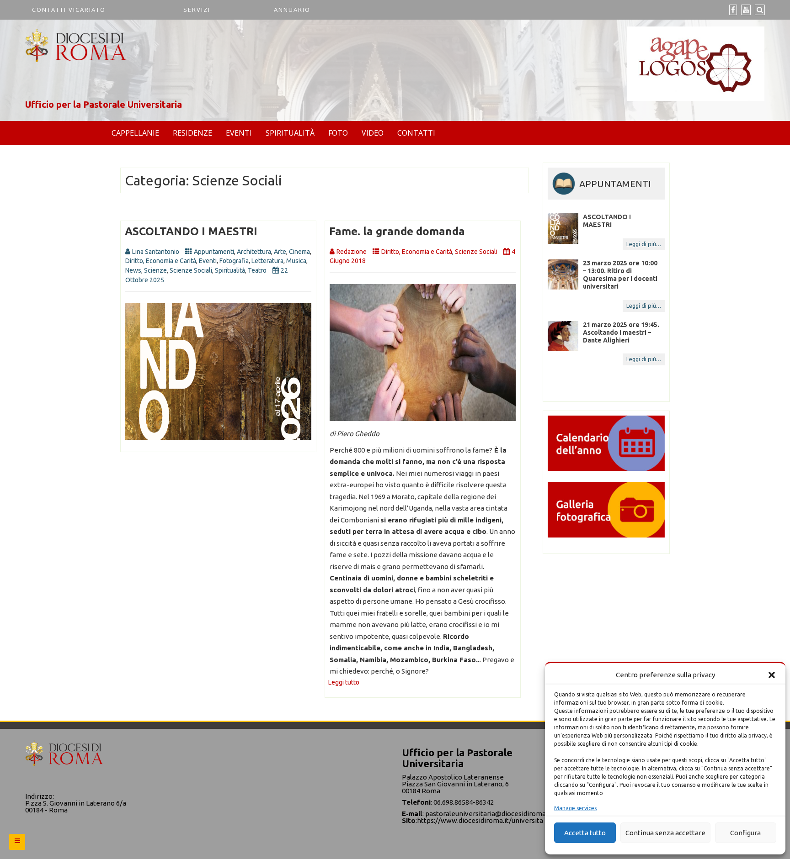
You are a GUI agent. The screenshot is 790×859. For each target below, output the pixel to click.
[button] (771, 675)
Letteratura (267, 260)
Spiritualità (290, 133)
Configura (745, 833)
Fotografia (234, 260)
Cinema (299, 251)
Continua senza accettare (665, 833)
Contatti (416, 133)
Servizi (196, 9)
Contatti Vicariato (69, 9)
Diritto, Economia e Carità (160, 260)
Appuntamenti (214, 251)
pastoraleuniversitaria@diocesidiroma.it (488, 813)
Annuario (292, 9)
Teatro (257, 270)
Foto (338, 133)
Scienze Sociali (191, 270)
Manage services (575, 808)
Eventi (239, 133)
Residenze (192, 133)
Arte (280, 251)
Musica (296, 260)
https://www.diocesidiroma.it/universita (480, 820)
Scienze (155, 270)
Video (373, 133)
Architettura (254, 251)
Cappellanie (135, 133)
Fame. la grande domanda (397, 231)
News (133, 270)
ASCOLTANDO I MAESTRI (191, 231)
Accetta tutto (585, 833)
